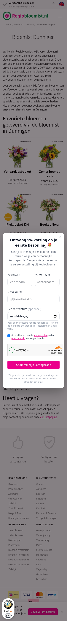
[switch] (8, 616)
